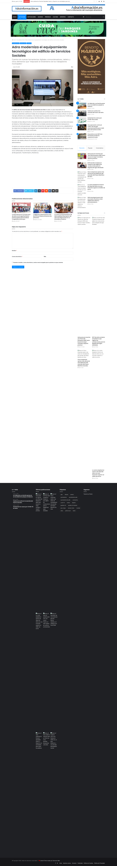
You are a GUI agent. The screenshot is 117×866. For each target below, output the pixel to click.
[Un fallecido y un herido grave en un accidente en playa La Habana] (82, 106)
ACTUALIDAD (22, 17)
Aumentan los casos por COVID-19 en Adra (95, 118)
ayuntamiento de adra (65, 500)
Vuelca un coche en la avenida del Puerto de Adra (95, 111)
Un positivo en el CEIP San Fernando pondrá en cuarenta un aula (95, 135)
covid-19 (63, 502)
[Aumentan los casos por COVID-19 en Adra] (82, 120)
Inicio (14, 40)
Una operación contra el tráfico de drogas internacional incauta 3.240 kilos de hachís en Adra (96, 127)
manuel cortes (71, 508)
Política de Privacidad (99, 863)
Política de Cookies (88, 863)
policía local (68, 510)
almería (72, 494)
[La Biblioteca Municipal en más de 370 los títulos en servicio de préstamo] (42, 208)
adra (62, 494)
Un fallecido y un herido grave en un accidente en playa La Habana (96, 105)
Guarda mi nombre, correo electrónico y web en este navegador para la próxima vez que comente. (38, 262)
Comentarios (99, 148)
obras (62, 510)
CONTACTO (71, 17)
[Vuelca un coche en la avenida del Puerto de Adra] (82, 113)
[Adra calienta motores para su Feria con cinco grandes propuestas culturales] (46, 739)
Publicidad (80, 863)
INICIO (14, 17)
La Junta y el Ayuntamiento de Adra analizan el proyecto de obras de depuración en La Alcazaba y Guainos (63, 217)
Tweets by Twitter (88, 494)
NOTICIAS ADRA (32, 17)
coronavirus (75, 500)
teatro (74, 510)
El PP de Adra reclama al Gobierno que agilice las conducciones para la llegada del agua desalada (95, 165)
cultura (68, 502)
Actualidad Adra (20, 40)
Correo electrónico (17, 256)
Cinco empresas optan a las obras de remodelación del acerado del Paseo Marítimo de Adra (96, 174)
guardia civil (63, 505)
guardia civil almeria (72, 505)
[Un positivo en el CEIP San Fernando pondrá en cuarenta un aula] (82, 136)
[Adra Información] (26, 8)
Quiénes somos (67, 863)
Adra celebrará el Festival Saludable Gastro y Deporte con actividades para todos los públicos (54, 1)
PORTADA (29, 43)
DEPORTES (63, 17)
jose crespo (63, 508)
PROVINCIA (48, 17)
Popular (90, 148)
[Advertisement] (42, 172)
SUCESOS (40, 17)
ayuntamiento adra (73, 497)
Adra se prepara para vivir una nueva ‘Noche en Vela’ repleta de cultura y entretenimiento (95, 200)
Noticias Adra (23, 43)
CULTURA (55, 17)
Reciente (81, 148)
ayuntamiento (64, 497)
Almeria (66, 494)
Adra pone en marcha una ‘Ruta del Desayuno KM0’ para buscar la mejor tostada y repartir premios (96, 156)
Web (45, 256)
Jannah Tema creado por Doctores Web (50, 860)
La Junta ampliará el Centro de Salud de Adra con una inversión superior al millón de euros (96, 187)
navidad (78, 508)
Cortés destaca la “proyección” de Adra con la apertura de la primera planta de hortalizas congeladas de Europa (21, 217)
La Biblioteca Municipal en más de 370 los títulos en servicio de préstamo (42, 216)
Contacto (74, 863)
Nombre (14, 250)
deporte (74, 502)
